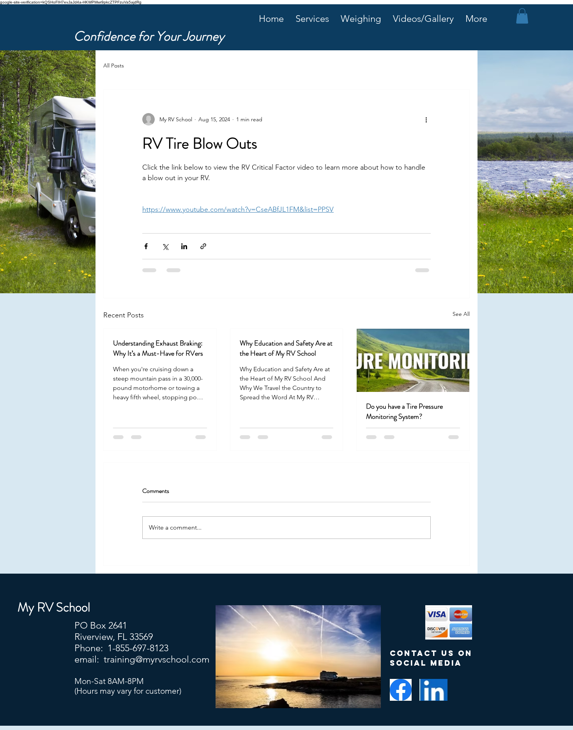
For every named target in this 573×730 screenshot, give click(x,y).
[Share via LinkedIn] (184, 246)
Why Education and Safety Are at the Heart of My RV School (286, 348)
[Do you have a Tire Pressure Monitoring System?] (413, 360)
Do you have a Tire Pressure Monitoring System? (404, 411)
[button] (522, 15)
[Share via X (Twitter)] (165, 246)
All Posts (113, 65)
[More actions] (426, 119)
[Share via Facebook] (146, 246)
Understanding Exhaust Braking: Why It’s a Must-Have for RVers (158, 348)
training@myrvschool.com (156, 659)
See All (461, 313)
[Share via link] (203, 246)
